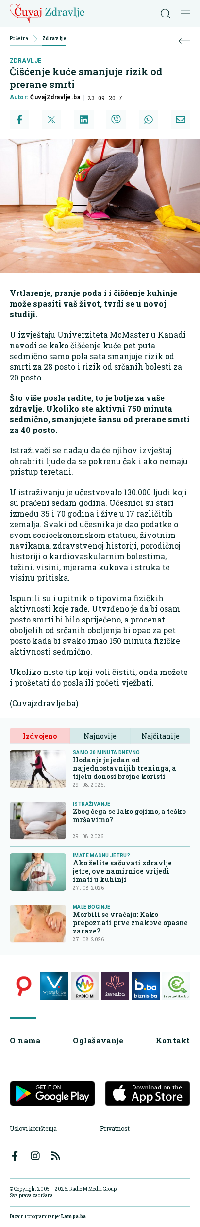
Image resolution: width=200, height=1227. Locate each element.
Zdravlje (54, 39)
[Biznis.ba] (146, 986)
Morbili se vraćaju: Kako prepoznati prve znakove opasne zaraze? (130, 922)
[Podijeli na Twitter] (51, 119)
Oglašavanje (98, 1040)
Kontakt (173, 1040)
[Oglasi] (24, 986)
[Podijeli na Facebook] (19, 119)
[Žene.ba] (115, 986)
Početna (19, 39)
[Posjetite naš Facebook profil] (15, 1156)
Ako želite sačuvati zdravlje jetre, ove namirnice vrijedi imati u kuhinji (122, 871)
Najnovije (100, 736)
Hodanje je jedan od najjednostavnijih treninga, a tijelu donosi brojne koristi (124, 768)
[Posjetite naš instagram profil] (35, 1156)
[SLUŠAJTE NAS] (85, 986)
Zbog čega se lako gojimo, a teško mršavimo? (129, 815)
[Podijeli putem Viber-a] (116, 119)
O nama (25, 1040)
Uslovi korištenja (33, 1128)
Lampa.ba (73, 1216)
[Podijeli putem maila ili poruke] (180, 119)
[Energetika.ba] (176, 986)
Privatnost (115, 1128)
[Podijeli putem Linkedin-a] (84, 119)
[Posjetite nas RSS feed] (55, 1156)
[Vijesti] (54, 986)
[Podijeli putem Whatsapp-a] (148, 119)
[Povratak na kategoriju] (184, 41)
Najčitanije (160, 736)
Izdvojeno (40, 736)
